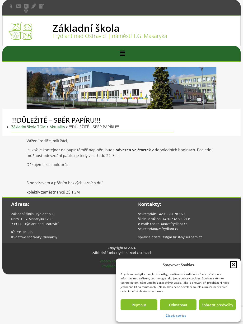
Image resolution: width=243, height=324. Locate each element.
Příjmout (139, 304)
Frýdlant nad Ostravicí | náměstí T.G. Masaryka (109, 36)
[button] (233, 264)
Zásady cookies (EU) (115, 261)
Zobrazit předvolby (217, 304)
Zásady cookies (176, 316)
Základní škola (86, 28)
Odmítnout (178, 304)
